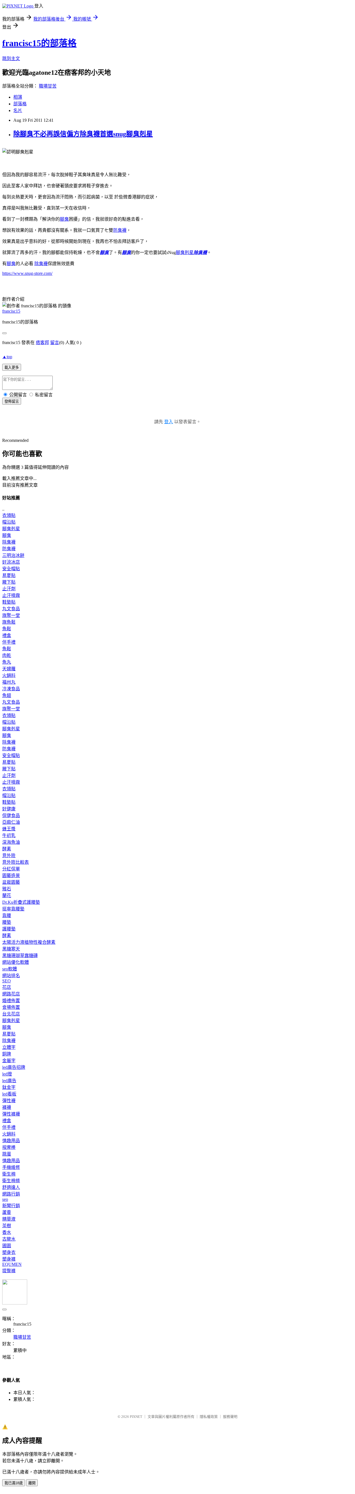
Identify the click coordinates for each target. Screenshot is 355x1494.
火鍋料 (9, 675)
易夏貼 (9, 575)
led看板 (9, 1094)
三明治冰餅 (13, 555)
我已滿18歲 (13, 1483)
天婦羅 (9, 668)
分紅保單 (11, 868)
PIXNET (136, 1417)
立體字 (9, 1047)
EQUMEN (12, 1264)
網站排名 (11, 975)
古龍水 (9, 1239)
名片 (17, 110)
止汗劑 (9, 588)
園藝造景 (11, 875)
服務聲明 (230, 1417)
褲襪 (6, 1107)
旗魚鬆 (9, 622)
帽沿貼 (9, 522)
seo (5, 1199)
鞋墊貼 (9, 602)
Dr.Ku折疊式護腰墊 (21, 902)
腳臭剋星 (11, 528)
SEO (6, 980)
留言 (54, 342)
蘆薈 (6, 1212)
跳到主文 (11, 58)
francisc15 (11, 311)
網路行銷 (11, 1194)
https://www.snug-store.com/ (27, 273)
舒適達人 (11, 1187)
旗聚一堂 (11, 615)
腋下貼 (9, 582)
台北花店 (11, 1014)
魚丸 (6, 662)
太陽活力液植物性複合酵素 (28, 942)
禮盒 (6, 635)
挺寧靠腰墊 (13, 909)
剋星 (185, 252)
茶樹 (6, 1225)
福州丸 (9, 682)
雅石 (6, 889)
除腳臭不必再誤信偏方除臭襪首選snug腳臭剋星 (83, 134)
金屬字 (9, 1060)
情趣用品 (11, 1140)
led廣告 (9, 1080)
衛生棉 (9, 1174)
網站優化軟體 (15, 962)
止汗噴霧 (11, 595)
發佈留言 (11, 401)
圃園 (6, 1245)
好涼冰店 (11, 562)
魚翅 (6, 695)
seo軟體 (9, 969)
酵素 (6, 848)
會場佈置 (11, 1007)
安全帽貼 (11, 568)
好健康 (9, 808)
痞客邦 (42, 342)
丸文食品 (11, 608)
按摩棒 (9, 1147)
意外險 (9, 855)
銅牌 (6, 1054)
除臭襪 (200, 252)
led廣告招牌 (13, 1067)
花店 (6, 987)
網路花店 (11, 994)
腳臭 (64, 219)
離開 (32, 1483)
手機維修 (11, 1167)
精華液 (9, 1219)
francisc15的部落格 (39, 43)
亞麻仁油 (11, 822)
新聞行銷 (11, 1205)
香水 (6, 1232)
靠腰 (6, 915)
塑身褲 (9, 1259)
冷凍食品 (11, 688)
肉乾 (6, 655)
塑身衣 (9, 1252)
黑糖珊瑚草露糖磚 (20, 955)
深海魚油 (11, 842)
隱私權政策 (209, 1417)
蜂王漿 (9, 828)
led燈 (7, 1074)
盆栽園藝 (11, 882)
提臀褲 (9, 1270)
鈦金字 (9, 1087)
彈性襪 (9, 1100)
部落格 (20, 103)
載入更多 (11, 367)
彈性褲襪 (11, 1114)
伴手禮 (9, 642)
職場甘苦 (48, 86)
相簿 (17, 97)
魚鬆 (6, 628)
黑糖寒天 (11, 949)
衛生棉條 (11, 1180)
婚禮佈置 (11, 1000)
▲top (7, 356)
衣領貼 (9, 515)
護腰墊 (9, 929)
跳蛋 (6, 1154)
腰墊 (6, 922)
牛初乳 (9, 835)
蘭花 (6, 895)
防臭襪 (119, 230)
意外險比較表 (15, 862)
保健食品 (11, 815)
